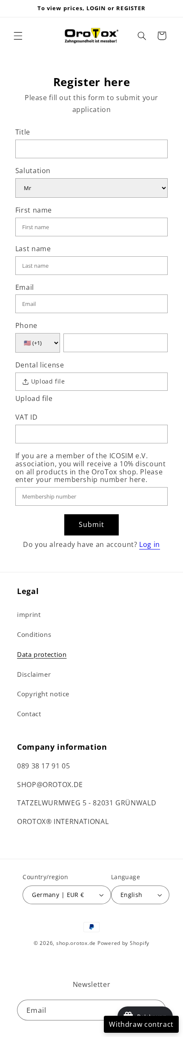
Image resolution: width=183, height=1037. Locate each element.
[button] (18, 35)
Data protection (41, 654)
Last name (33, 249)
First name (33, 210)
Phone (26, 326)
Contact (29, 713)
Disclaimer (34, 674)
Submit (91, 524)
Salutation (33, 171)
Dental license (39, 365)
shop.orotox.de (76, 943)
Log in (149, 544)
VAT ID (26, 417)
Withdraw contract (141, 1024)
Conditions (34, 634)
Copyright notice (43, 693)
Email (24, 287)
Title (22, 132)
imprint (28, 614)
